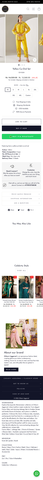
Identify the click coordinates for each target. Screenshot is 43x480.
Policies (21, 389)
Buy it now (21, 128)
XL (29, 90)
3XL (13, 95)
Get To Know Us (20, 383)
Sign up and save (21, 394)
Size (20, 85)
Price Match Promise (21, 194)
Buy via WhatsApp (23, 136)
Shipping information (21, 198)
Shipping (18, 80)
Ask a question (21, 203)
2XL (35, 90)
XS (8, 90)
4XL (20, 95)
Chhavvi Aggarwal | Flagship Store (21, 378)
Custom (28, 95)
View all (21, 271)
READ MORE (11, 369)
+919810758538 (30, 185)
